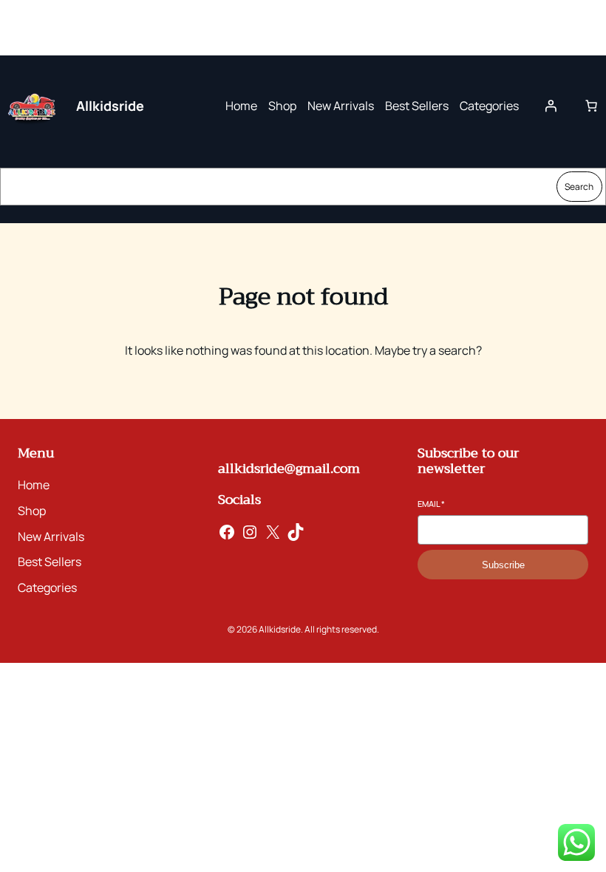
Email (431, 503)
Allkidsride (110, 106)
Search (579, 186)
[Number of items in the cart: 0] (591, 105)
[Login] (550, 105)
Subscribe (503, 564)
